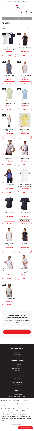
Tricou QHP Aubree (9, 75)
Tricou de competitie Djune (9, 244)
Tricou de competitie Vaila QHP (25, 76)
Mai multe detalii (17, 425)
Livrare (17, 366)
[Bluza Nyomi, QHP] (9, 175)
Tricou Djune (25, 243)
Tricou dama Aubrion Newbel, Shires (25, 157)
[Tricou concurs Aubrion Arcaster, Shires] (9, 147)
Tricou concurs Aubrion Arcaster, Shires (9, 157)
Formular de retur (17, 373)
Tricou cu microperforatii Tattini (9, 48)
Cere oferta (25, 223)
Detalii (9, 55)
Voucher (17, 385)
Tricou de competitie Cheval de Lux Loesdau (24, 185)
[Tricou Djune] (24, 234)
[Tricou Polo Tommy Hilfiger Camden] (24, 120)
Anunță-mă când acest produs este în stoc (25, 219)
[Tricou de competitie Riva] (24, 261)
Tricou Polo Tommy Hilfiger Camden (25, 130)
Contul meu (17, 371)
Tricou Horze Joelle (24, 103)
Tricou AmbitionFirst (9, 298)
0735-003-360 (15, 1)
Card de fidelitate (17, 382)
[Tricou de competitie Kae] (9, 261)
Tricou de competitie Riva (25, 271)
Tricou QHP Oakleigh (25, 48)
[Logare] (26, 12)
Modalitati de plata (17, 368)
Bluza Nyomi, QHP (9, 184)
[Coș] (31, 12)
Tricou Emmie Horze (9, 103)
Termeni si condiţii (17, 394)
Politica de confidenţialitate (17, 396)
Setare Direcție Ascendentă (28, 28)
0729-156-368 (23, 1)
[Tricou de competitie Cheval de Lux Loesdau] (24, 175)
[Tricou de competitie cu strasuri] (24, 203)
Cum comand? (17, 364)
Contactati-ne (17, 354)
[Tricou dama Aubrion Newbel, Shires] (24, 147)
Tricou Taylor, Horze (9, 212)
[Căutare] (21, 12)
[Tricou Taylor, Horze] (9, 203)
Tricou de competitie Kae (9, 271)
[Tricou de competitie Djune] (9, 234)
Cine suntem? (17, 352)
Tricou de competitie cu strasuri (25, 213)
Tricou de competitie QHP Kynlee (9, 130)
